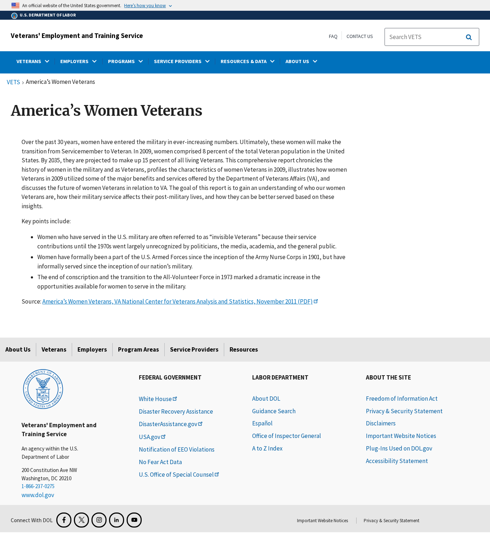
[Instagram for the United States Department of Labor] (99, 520)
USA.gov (149, 437)
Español (262, 423)
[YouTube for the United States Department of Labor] (134, 520)
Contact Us (360, 36)
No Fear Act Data (160, 462)
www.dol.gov (38, 495)
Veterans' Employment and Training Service (77, 35)
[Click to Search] (468, 37)
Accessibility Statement (397, 461)
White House (155, 399)
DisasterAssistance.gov (168, 424)
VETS (13, 82)
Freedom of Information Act (402, 398)
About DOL (266, 398)
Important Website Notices (401, 436)
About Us (17, 349)
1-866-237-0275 (38, 486)
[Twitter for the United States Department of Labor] (81, 520)
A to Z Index (267, 448)
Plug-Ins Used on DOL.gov (399, 448)
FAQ (333, 36)
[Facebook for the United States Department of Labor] (63, 520)
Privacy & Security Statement (404, 411)
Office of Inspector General (286, 436)
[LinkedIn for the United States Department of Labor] (116, 520)
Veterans (54, 349)
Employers (92, 349)
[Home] (43, 388)
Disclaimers (381, 423)
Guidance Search (274, 411)
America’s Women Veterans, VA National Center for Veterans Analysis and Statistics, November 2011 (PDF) (177, 301)
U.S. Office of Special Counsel (176, 474)
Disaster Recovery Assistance (176, 411)
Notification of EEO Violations (177, 449)
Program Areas (138, 349)
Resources (244, 349)
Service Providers (194, 349)
